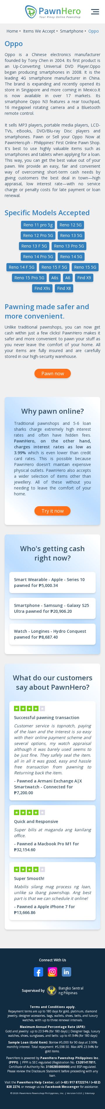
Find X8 (64, 288)
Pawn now (52, 373)
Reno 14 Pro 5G (38, 256)
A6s (54, 277)
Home (12, 31)
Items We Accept (39, 31)
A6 (67, 277)
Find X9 (84, 277)
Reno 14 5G (71, 256)
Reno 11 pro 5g (37, 225)
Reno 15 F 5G (54, 267)
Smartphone (71, 31)
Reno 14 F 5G (21, 267)
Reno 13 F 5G (34, 246)
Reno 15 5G (85, 267)
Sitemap (89, 1093)
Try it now (52, 511)
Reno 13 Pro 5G (69, 246)
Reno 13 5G (71, 235)
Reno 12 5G (71, 225)
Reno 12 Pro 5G (38, 235)
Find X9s (42, 288)
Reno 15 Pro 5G (29, 277)
